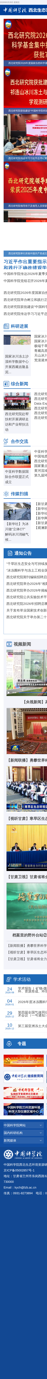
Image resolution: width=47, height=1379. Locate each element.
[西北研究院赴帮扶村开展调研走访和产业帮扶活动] (17, 401)
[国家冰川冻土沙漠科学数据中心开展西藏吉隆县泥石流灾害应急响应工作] (17, 344)
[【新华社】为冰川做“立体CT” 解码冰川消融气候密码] (17, 511)
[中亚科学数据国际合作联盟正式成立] (17, 459)
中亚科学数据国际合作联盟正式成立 (17, 477)
